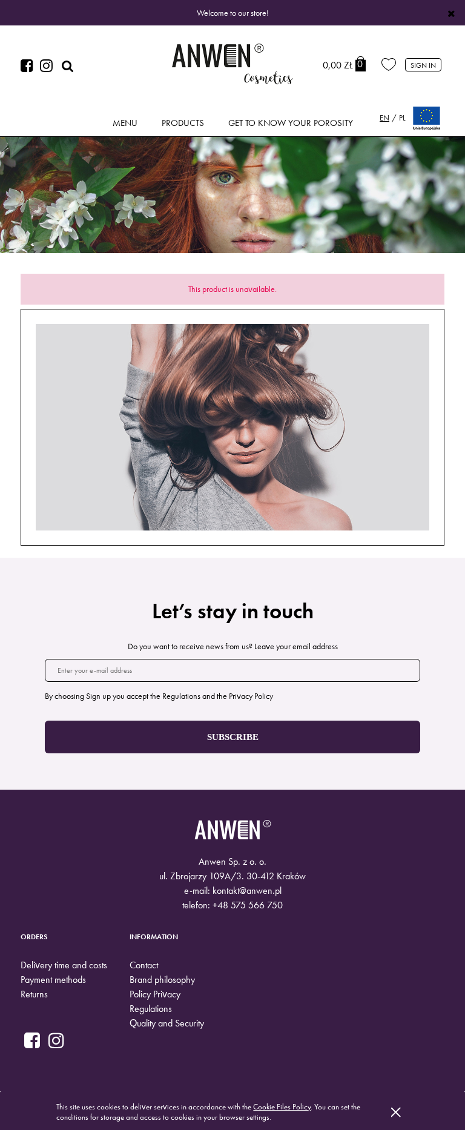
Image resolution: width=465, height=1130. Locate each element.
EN (384, 118)
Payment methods (53, 979)
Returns (34, 994)
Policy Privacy (155, 994)
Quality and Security (167, 1023)
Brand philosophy (162, 979)
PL (402, 118)
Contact (144, 965)
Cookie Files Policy (282, 1107)
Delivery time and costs (64, 965)
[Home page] (232, 65)
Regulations (151, 1008)
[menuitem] (125, 123)
